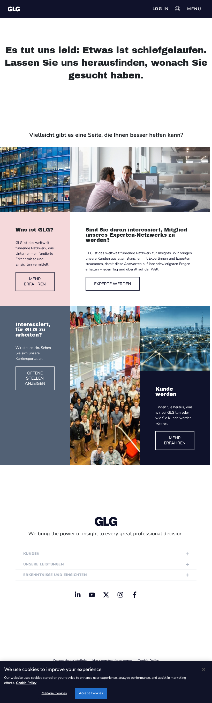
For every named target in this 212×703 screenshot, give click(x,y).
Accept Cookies (91, 693)
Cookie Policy (148, 660)
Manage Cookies (54, 693)
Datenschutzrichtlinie (70, 660)
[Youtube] (91, 594)
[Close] (203, 669)
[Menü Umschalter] (194, 9)
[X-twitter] (106, 594)
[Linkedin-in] (77, 594)
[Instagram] (120, 594)
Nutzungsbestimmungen (112, 660)
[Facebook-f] (134, 594)
